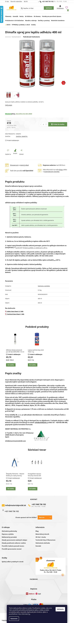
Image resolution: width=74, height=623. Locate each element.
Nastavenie (13, 618)
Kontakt (38, 546)
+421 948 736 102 (39, 504)
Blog (37, 531)
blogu (61, 170)
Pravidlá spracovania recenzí (11, 549)
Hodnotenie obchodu (43, 543)
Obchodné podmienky (9, 531)
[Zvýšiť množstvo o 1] (46, 124)
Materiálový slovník (42, 534)
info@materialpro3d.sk (15, 505)
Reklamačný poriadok (9, 537)
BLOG (26, 1)
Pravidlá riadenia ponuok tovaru (13, 546)
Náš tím (41, 517)
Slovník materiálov (16, 1)
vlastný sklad (24, 165)
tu (29, 614)
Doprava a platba (8, 534)
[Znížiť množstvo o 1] (40, 124)
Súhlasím (60, 609)
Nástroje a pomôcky (44, 286)
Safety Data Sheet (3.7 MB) (15, 311)
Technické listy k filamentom (45, 540)
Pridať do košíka (58, 124)
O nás (7, 1)
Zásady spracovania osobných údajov (14, 540)
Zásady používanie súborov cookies (14, 543)
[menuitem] (8, 16)
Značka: (22, 136)
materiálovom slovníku (51, 172)
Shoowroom (14, 165)
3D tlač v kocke (41, 537)
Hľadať (49, 8)
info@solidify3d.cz (41, 422)
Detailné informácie (37, 105)
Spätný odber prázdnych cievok (12, 562)
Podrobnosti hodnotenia (31, 37)
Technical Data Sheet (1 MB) (15, 314)
